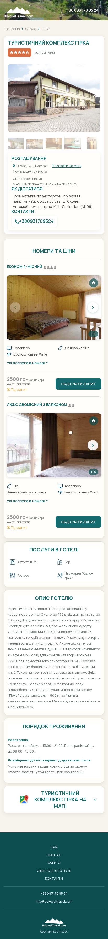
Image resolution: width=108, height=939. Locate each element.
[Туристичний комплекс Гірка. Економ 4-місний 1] (54, 307)
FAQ (54, 847)
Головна (13, 28)
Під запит (18, 389)
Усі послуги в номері (26, 362)
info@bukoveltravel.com (54, 901)
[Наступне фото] (93, 307)
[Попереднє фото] (15, 307)
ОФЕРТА (54, 863)
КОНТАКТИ (54, 878)
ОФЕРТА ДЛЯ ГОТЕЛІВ (54, 870)
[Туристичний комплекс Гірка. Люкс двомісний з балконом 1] (54, 445)
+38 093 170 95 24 (83, 10)
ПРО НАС (54, 855)
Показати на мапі (66, 165)
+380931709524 (36, 221)
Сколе (30, 28)
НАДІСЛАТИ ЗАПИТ (78, 383)
